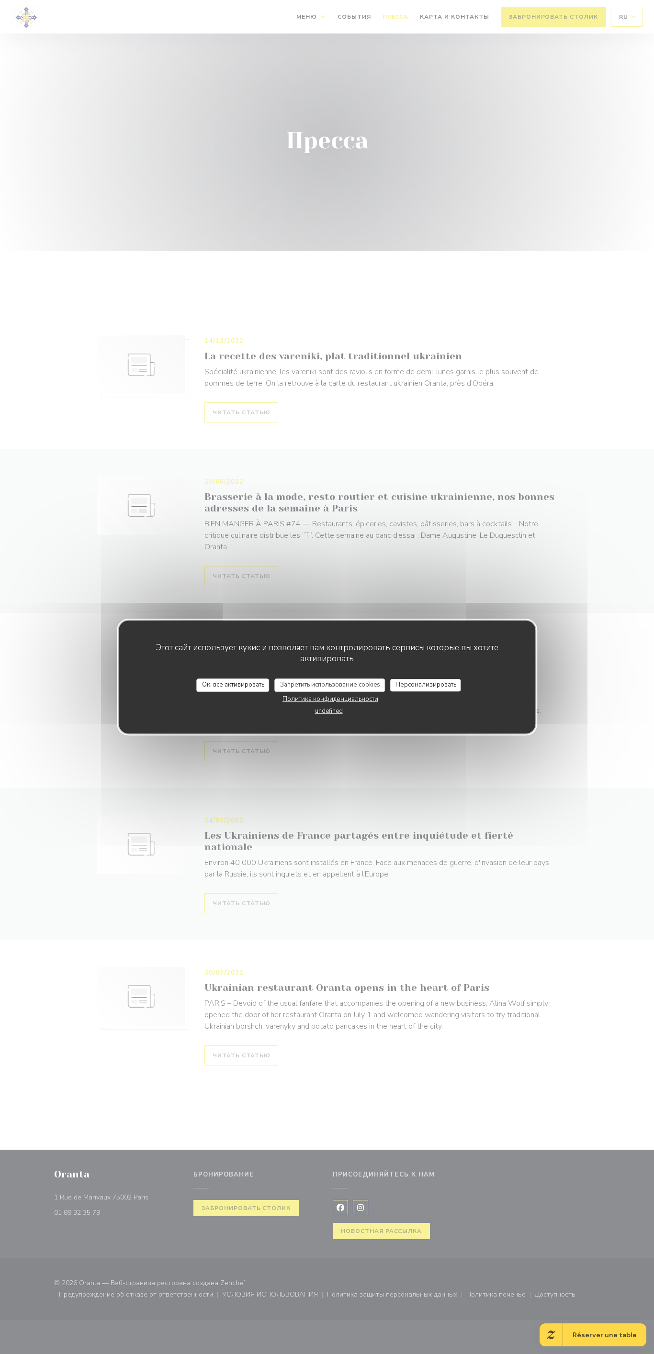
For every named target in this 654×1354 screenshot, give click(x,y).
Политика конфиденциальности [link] (330, 699)
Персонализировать (425, 684)
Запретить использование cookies (330, 684)
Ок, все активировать (233, 684)
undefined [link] (329, 711)
